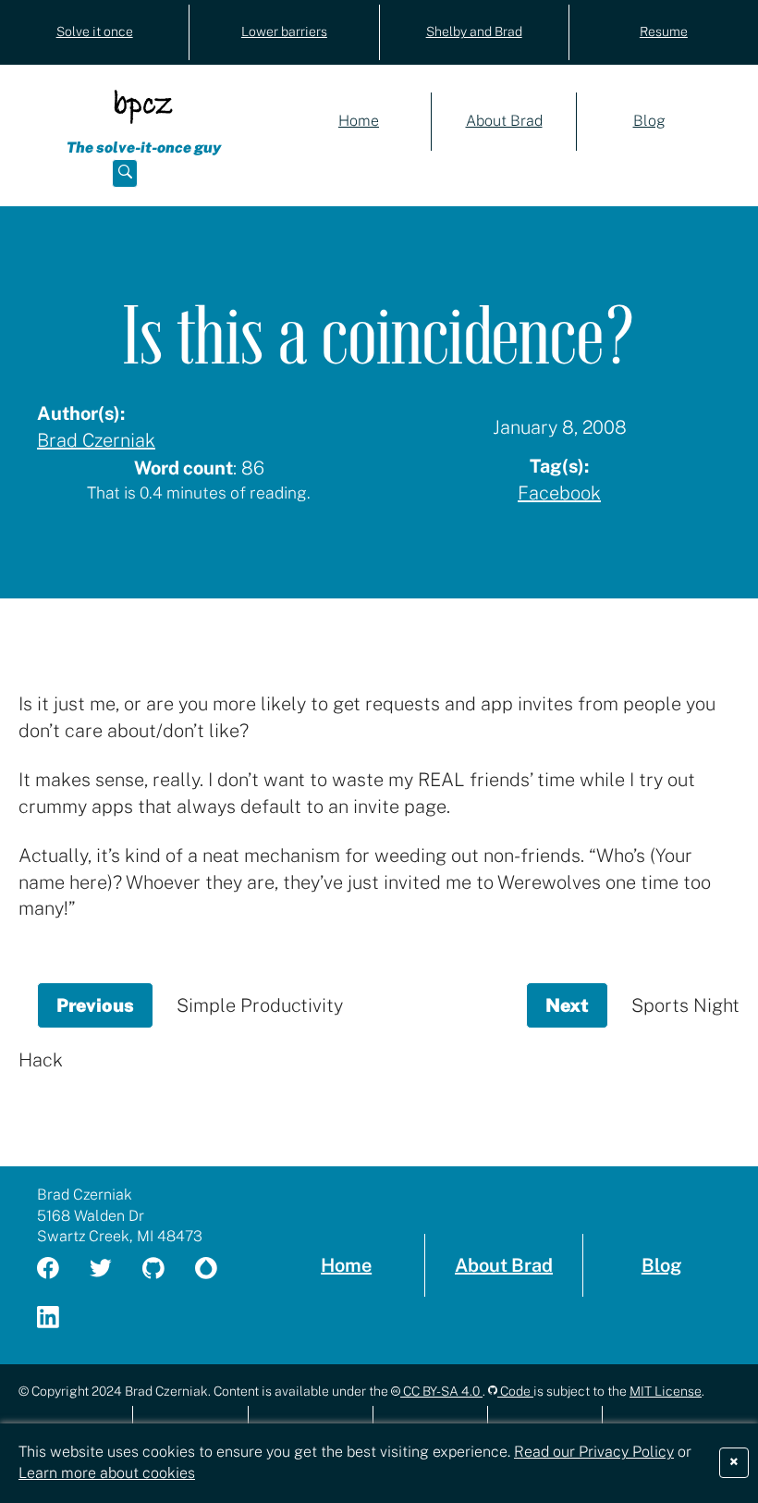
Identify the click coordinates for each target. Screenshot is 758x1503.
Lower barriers (284, 31)
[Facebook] (59, 1270)
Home (358, 120)
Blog (649, 120)
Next (576, 1011)
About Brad (504, 120)
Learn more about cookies (106, 1473)
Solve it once (94, 31)
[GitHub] (164, 1270)
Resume (664, 31)
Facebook (559, 493)
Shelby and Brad (474, 31)
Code (515, 1391)
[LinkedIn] (59, 1319)
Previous (104, 1011)
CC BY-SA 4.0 (441, 1391)
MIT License (666, 1391)
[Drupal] (217, 1270)
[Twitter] (112, 1270)
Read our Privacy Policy (594, 1451)
